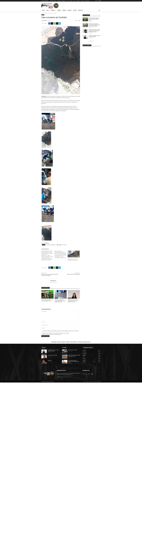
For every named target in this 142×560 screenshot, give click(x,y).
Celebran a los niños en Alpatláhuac (73, 274)
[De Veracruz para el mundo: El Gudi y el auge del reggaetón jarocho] (47, 294)
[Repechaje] (44, 362)
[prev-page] (42, 304)
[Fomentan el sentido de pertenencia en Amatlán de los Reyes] (64, 362)
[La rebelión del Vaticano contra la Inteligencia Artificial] (85, 37)
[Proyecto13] (50, 5)
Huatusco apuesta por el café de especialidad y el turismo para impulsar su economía (73, 300)
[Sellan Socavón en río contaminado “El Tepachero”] (61, 254)
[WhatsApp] (54, 23)
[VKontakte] (92, 374)
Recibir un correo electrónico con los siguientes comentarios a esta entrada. (55, 333)
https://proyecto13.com (53, 282)
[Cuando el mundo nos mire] (44, 356)
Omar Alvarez (44, 20)
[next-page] (44, 304)
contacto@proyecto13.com (67, 376)
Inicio (42, 13)
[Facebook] (95, 0)
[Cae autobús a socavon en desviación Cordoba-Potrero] (74, 254)
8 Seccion (56, 298)
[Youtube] (100, 0)
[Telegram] (59, 23)
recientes (45, 13)
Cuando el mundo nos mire (52, 355)
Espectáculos (43, 298)
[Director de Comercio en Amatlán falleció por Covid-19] (64, 356)
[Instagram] (97, 0)
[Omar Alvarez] (46, 281)
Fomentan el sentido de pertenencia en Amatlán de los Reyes (73, 361)
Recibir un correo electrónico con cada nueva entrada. (51, 334)
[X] (98, 0)
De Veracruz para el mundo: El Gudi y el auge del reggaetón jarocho (94, 19)
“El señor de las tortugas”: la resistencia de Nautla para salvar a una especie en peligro (60, 300)
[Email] (57, 23)
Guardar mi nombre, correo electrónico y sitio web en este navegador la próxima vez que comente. (61, 330)
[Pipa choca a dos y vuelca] (64, 351)
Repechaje (49, 360)
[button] (99, 10)
